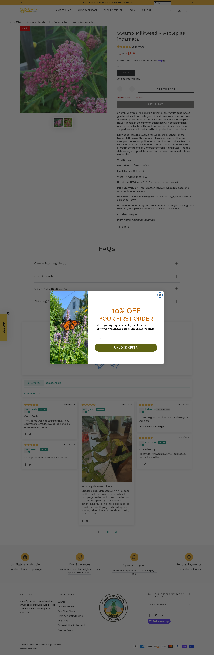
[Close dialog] (160, 295)
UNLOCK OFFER (126, 347)
